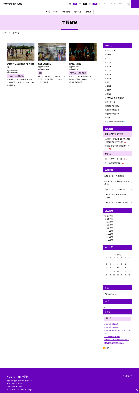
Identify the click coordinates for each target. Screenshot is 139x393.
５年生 (108, 74)
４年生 (108, 70)
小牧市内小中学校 (111, 327)
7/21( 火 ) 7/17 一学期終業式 (115, 189)
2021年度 (109, 231)
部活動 (108, 94)
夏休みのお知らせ (112, 110)
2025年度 (109, 219)
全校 (108, 82)
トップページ (53, 11)
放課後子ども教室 (112, 106)
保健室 (108, 86)
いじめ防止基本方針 (115, 163)
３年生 (108, 66)
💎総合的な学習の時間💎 (115, 121)
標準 (95, 4)
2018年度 (109, 240)
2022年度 (109, 228)
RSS (107, 348)
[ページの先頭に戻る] (136, 390)
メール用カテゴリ (112, 50)
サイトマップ (127, 376)
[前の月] (105, 254)
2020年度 (109, 234)
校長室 (108, 54)
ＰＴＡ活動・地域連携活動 (115, 98)
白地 (80, 4)
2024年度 (109, 222)
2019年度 (109, 237)
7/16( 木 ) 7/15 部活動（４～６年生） (117, 202)
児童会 (108, 90)
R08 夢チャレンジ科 (116, 159)
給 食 (108, 117)
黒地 (85, 4)
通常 (75, 4)
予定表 (88, 11)
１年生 (108, 58)
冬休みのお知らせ (112, 114)
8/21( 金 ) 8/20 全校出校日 (114, 176)
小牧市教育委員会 (111, 324)
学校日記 (66, 11)
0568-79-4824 (16, 383)
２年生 (108, 62)
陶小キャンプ (110, 102)
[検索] (127, 4)
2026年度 (109, 216)
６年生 (108, 78)
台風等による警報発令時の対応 (116, 339)
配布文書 (78, 11)
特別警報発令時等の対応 (114, 342)
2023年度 (109, 225)
